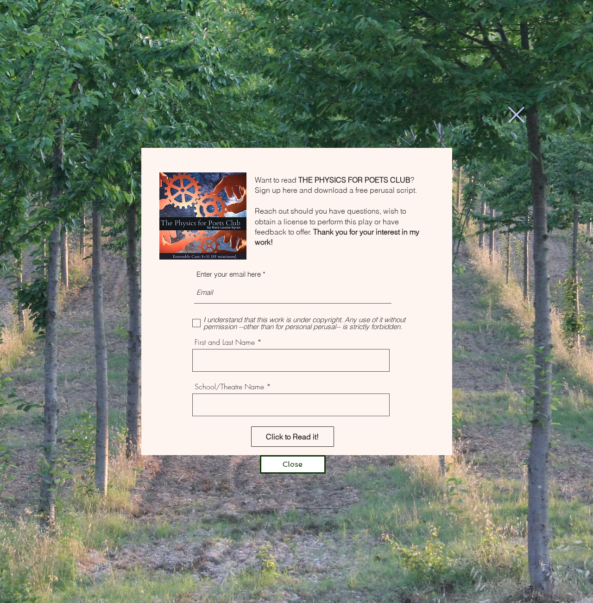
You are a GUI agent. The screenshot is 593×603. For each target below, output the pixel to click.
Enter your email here (228, 274)
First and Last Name (225, 342)
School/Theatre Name (229, 386)
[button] (516, 114)
